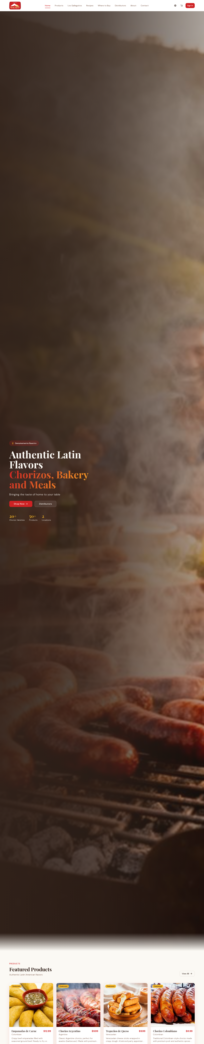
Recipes (89, 5)
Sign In (190, 5)
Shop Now (19, 503)
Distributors (120, 5)
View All (185, 973)
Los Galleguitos (75, 5)
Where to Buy (104, 5)
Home (47, 5)
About (133, 5)
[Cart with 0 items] (181, 5)
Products (59, 5)
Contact (145, 5)
